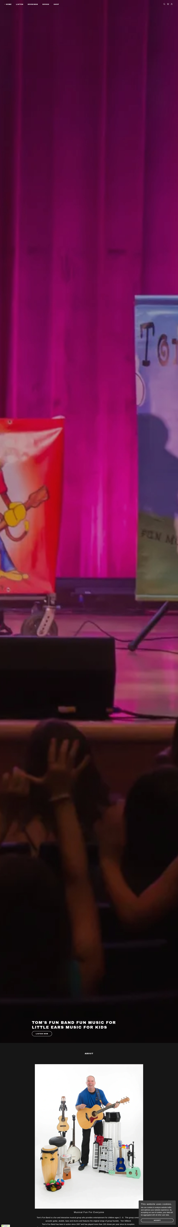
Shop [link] (56, 4)
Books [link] (45, 4)
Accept (157, 1220)
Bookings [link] (33, 4)
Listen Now (42, 1034)
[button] (172, 4)
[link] (168, 4)
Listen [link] (19, 4)
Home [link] (9, 4)
